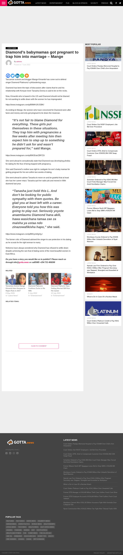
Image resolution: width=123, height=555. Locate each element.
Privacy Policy (99, 553)
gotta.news (24, 262)
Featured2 (20, 521)
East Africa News (47, 527)
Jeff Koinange (39, 539)
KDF (33, 530)
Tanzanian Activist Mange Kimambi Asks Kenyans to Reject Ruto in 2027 (15, 288)
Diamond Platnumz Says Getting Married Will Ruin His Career (60, 288)
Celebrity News (44, 521)
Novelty (94, 3)
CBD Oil (9, 536)
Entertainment (56, 3)
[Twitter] (13, 76)
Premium (105, 3)
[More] (27, 76)
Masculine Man (29, 536)
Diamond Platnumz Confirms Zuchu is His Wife (36, 288)
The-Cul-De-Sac (45, 533)
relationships (49, 524)
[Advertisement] (61, 25)
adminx (19, 61)
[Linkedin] (17, 76)
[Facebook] (8, 76)
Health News (33, 527)
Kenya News (31, 521)
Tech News (22, 527)
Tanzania (18, 530)
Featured (10, 521)
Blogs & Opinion (80, 3)
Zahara (21, 539)
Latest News (40, 3)
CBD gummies (11, 539)
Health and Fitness (13, 533)
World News (37, 524)
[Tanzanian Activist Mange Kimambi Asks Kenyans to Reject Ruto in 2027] (16, 279)
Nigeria (26, 530)
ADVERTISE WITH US (114, 553)
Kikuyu (50, 536)
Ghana (28, 539)
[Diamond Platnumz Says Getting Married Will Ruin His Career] (61, 279)
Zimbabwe (18, 536)
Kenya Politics (24, 524)
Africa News (11, 527)
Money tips (42, 536)
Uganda (9, 530)
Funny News (32, 533)
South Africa (42, 530)
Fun (67, 3)
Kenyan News (11, 524)
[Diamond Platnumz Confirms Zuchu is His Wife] (38, 279)
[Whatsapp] (22, 76)
